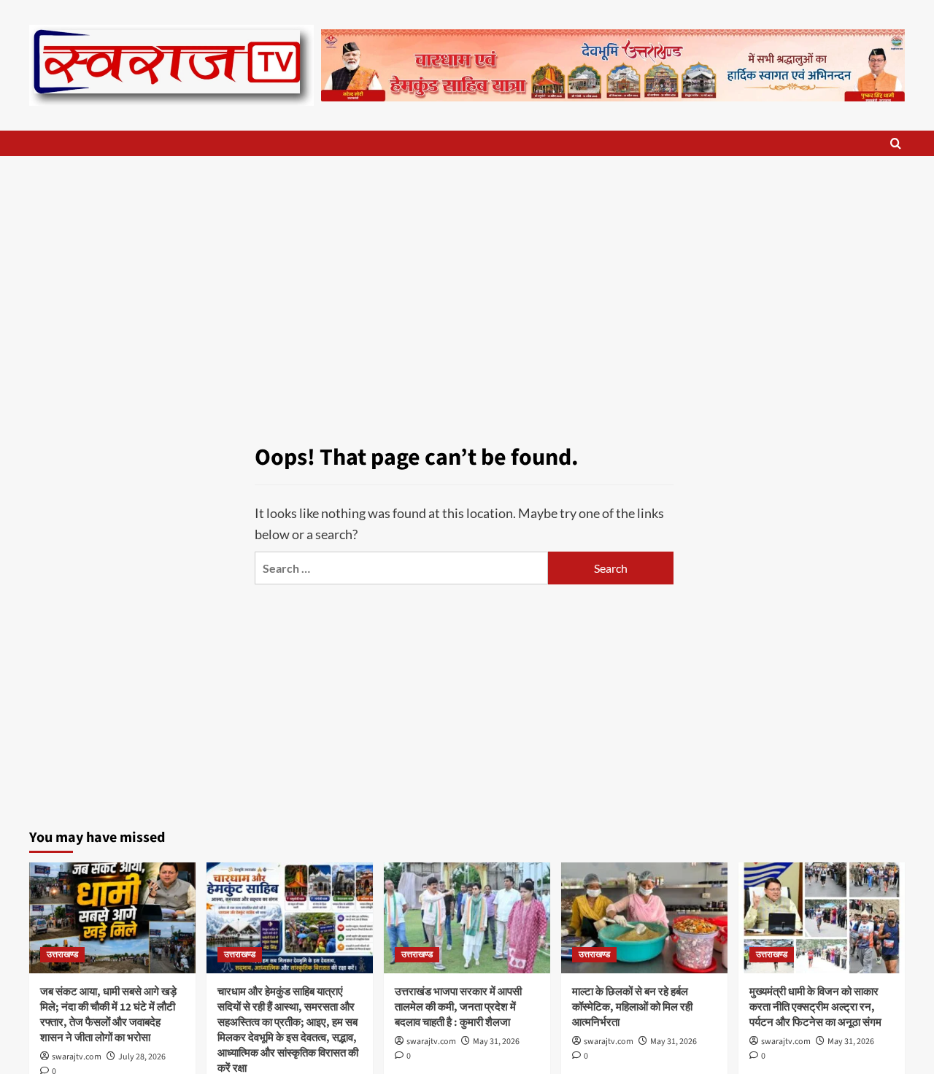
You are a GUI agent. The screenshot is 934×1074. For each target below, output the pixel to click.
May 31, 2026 (496, 1041)
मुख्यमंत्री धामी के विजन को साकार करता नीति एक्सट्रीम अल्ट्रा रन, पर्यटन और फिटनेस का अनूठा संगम (815, 1007)
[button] (896, 143)
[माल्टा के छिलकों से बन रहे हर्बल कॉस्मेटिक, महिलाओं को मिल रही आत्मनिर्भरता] (644, 917)
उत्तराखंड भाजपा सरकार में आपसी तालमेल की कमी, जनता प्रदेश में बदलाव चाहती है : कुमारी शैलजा (458, 1007)
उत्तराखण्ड (62, 955)
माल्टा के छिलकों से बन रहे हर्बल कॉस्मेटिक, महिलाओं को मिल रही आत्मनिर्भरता (632, 1007)
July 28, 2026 (142, 1057)
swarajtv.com (76, 1057)
